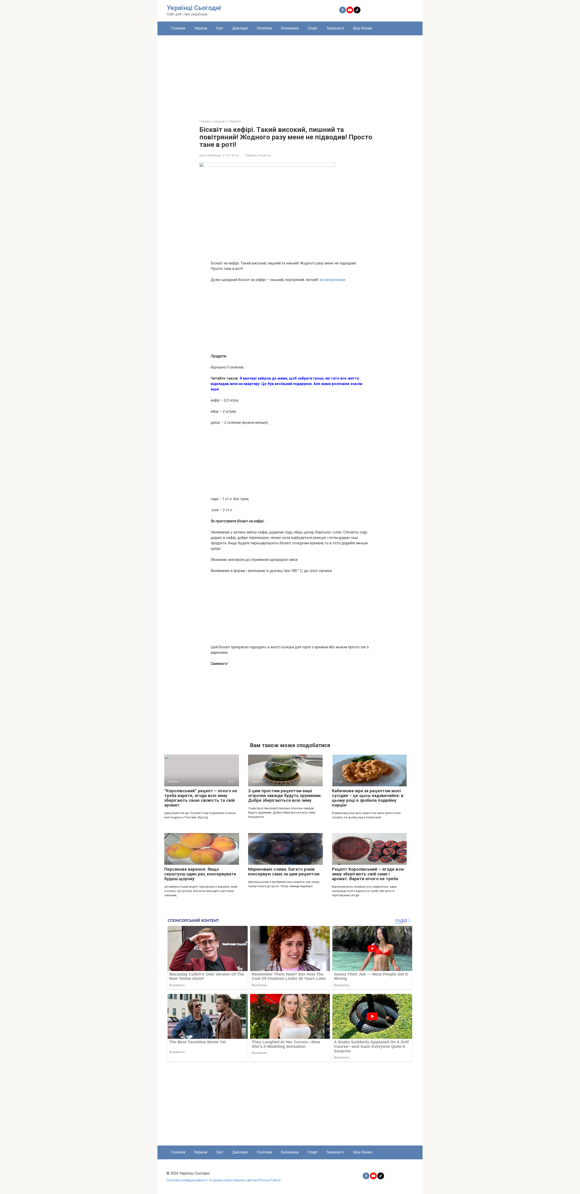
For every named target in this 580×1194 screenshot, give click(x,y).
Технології (335, 28)
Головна (178, 28)
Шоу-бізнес (362, 28)
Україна (200, 28)
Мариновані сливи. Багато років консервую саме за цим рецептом (283, 872)
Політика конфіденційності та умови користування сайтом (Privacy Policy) (223, 1180)
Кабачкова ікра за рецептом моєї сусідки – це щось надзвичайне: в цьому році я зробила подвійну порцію (368, 798)
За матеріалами (332, 280)
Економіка (290, 28)
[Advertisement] (290, 74)
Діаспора (240, 28)
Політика (264, 28)
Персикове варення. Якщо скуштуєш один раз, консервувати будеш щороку (200, 874)
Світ (219, 28)
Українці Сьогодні (194, 8)
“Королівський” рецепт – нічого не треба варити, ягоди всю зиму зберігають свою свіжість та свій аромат (200, 798)
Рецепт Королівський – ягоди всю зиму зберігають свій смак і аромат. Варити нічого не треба (368, 874)
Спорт (312, 28)
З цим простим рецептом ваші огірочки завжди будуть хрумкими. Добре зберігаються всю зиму (285, 795)
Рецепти (265, 155)
